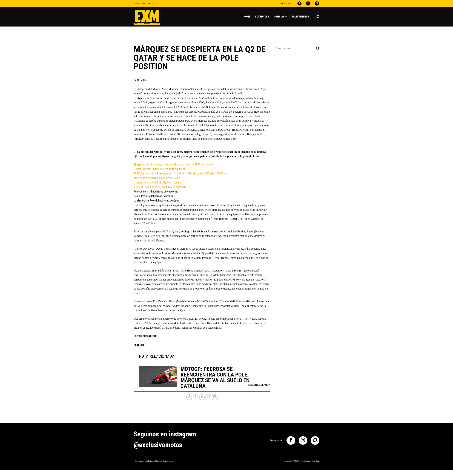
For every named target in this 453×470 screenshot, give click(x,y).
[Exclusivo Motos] (147, 17)
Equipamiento (300, 16)
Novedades (262, 16)
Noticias (279, 16)
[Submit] (317, 48)
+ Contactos (285, 3)
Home (247, 16)
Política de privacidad (165, 461)
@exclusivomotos (158, 445)
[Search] (318, 16)
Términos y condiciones (145, 461)
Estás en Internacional (143, 3)
